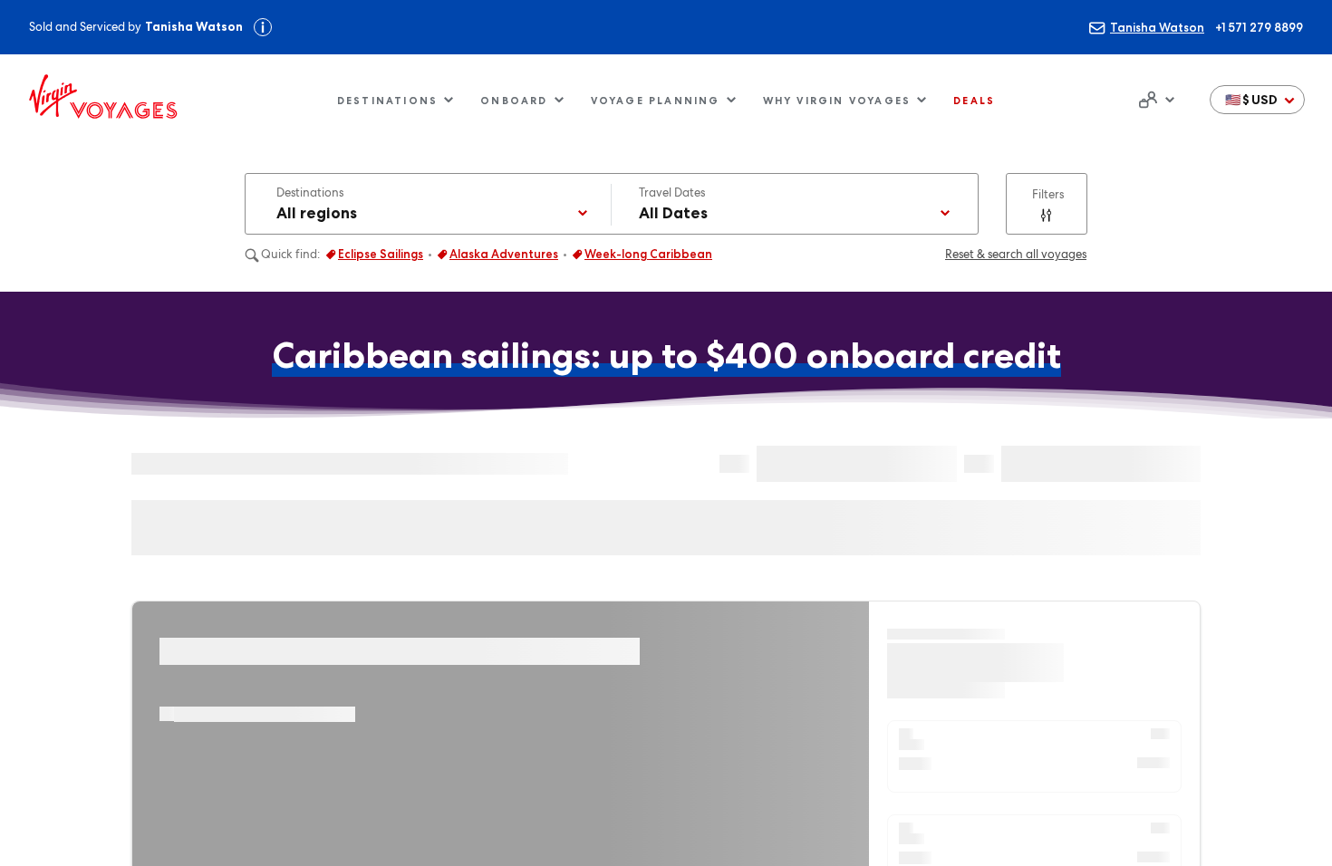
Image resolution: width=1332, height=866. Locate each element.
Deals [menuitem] (974, 100)
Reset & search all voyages (1015, 254)
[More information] (263, 27)
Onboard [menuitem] (513, 100)
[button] (1257, 99)
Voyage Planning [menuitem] (655, 100)
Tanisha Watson (1157, 27)
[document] (1154, 99)
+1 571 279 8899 (1259, 27)
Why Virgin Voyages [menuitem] (837, 100)
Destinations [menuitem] (387, 100)
